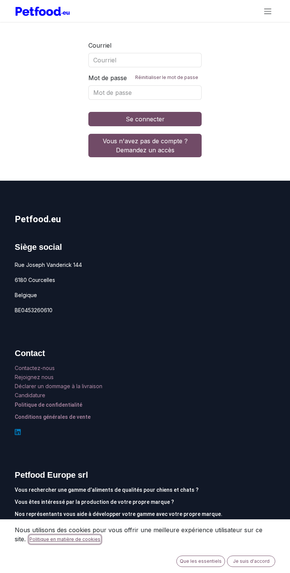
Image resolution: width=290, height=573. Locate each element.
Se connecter (145, 119)
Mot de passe (143, 78)
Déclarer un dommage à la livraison (58, 386)
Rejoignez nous (35, 377)
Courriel (99, 45)
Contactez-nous (35, 368)
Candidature (30, 395)
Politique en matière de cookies (64, 539)
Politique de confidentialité (48, 405)
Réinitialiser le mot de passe (166, 77)
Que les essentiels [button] (201, 561)
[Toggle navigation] (267, 11)
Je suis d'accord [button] (251, 561)
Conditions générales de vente (53, 417)
